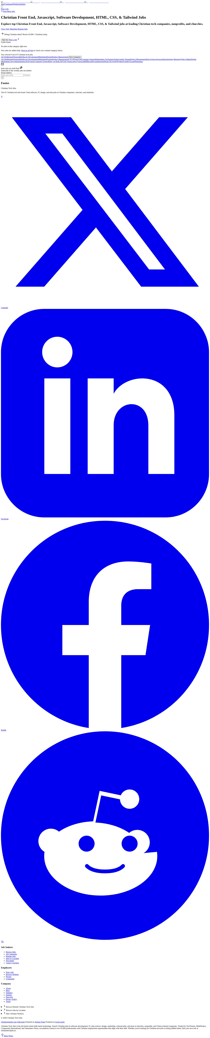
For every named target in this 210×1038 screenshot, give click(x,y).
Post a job (5, 9)
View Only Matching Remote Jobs (14, 29)
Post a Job (13, 40)
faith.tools (21, 1022)
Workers (16, 4)
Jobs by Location (12, 958)
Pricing (8, 977)
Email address (6, 73)
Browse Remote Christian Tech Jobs (20, 1007)
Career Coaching (12, 963)
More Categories (75, 57)
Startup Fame (40, 1022)
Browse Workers (12, 974)
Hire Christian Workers (15, 1014)
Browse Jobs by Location (16, 1010)
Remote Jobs (11, 956)
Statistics (9, 993)
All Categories (11, 954)
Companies (8, 4)
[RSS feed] (2, 943)
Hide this (5, 40)
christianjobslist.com (9, 1022)
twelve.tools (60, 1022)
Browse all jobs (27, 50)
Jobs (2, 4)
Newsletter (10, 961)
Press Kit (9, 997)
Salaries (22, 4)
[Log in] (2, 6)
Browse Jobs (11, 952)
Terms (8, 1001)
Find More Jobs (9, 11)
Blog (8, 991)
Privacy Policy (11, 999)
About (8, 988)
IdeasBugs (8, 1036)
